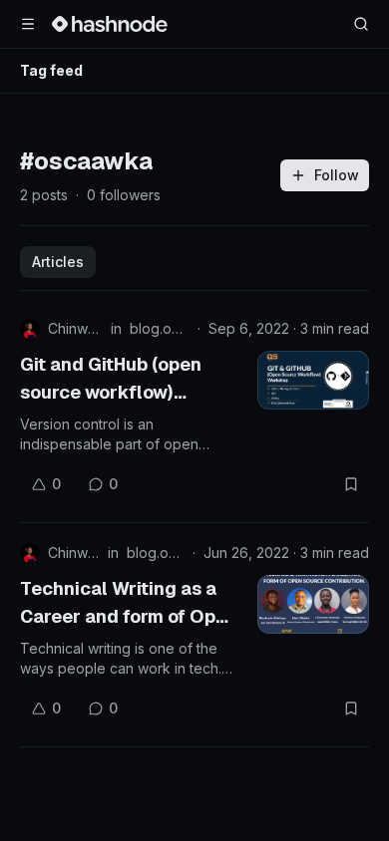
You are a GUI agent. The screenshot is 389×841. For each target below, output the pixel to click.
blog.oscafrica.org (160, 328)
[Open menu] (28, 24)
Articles (58, 261)
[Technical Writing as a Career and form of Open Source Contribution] (313, 604)
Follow (336, 174)
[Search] (361, 24)
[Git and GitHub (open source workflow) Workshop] (313, 380)
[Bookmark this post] (351, 484)
